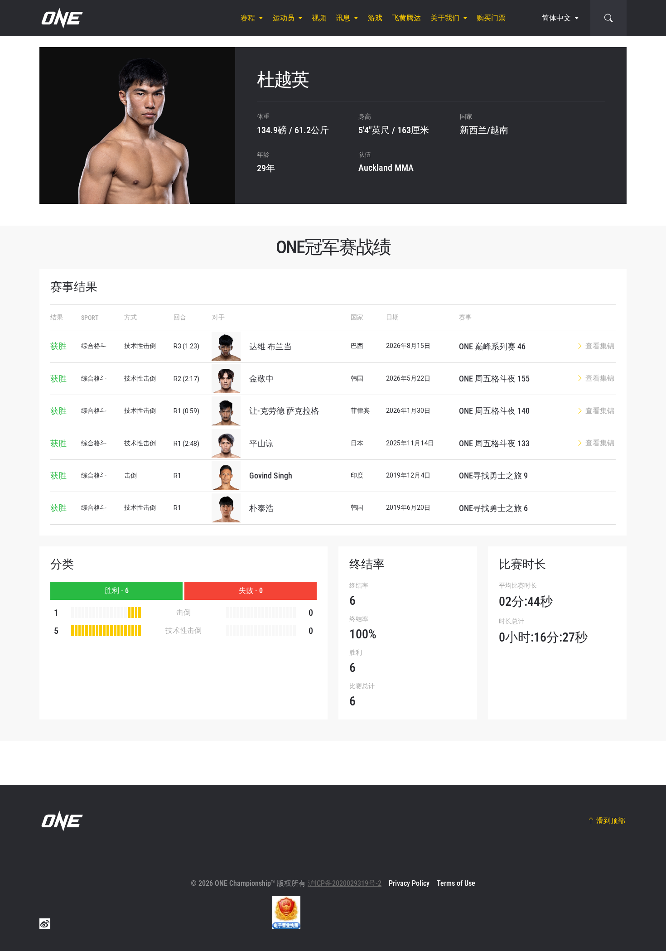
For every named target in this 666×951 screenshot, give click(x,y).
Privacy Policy (409, 883)
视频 (319, 18)
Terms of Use (456, 883)
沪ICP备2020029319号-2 (344, 883)
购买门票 (491, 18)
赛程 (248, 18)
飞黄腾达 (406, 18)
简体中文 (556, 18)
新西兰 (473, 130)
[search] (608, 18)
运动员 (283, 18)
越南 (499, 130)
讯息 (343, 18)
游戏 (375, 18)
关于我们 (444, 18)
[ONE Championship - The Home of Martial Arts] (61, 18)
